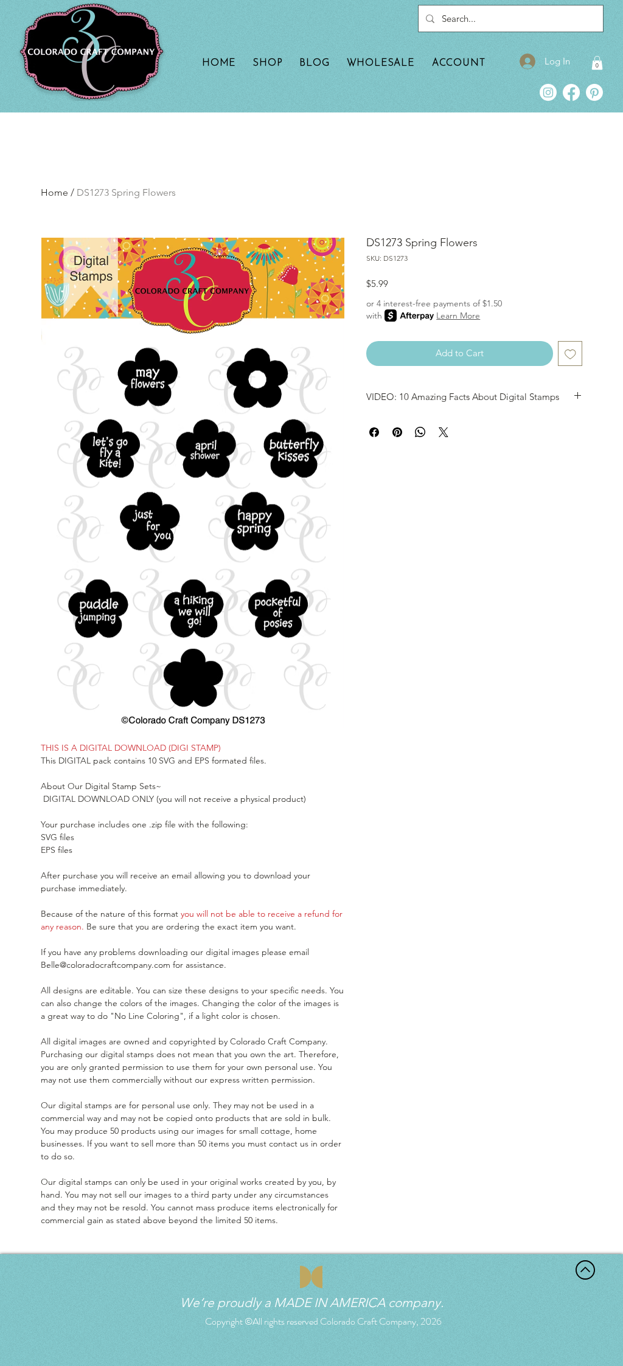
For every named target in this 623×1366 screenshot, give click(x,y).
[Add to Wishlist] (570, 353)
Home (54, 192)
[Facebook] (571, 92)
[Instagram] (548, 92)
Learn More (458, 315)
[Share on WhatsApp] (420, 432)
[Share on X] (443, 432)
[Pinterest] (594, 92)
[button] (597, 63)
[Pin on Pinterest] (397, 432)
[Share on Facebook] (374, 432)
